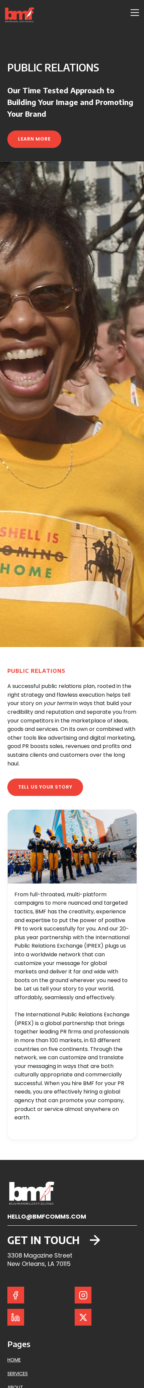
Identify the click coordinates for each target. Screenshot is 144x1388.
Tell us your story (45, 787)
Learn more (34, 139)
